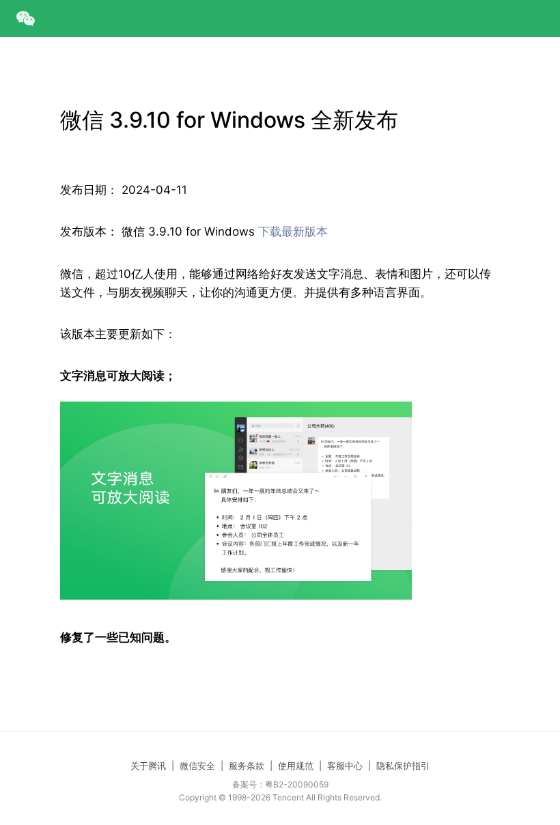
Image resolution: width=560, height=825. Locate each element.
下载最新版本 (293, 231)
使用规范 (295, 765)
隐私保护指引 (403, 765)
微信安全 (197, 765)
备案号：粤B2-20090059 (280, 784)
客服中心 (345, 765)
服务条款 (246, 765)
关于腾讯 (148, 765)
